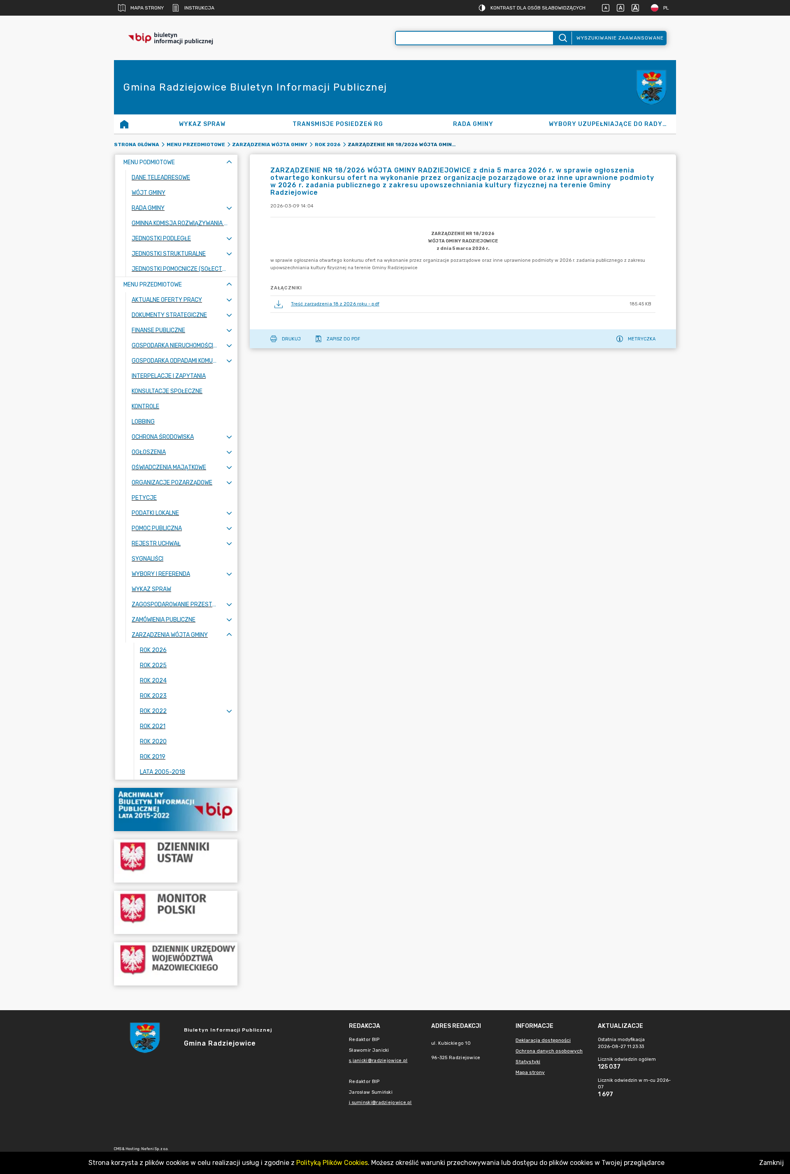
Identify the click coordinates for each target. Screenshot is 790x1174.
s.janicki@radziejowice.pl (378, 1060)
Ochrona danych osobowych (549, 1051)
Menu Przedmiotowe (196, 144)
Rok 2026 (328, 144)
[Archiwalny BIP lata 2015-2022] (175, 809)
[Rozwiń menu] (229, 208)
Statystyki (528, 1062)
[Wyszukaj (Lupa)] (562, 38)
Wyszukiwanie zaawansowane (620, 38)
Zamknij (771, 1163)
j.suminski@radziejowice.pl (380, 1102)
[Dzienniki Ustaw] (175, 861)
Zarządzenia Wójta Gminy (269, 144)
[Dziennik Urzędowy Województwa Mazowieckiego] (175, 963)
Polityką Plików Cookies (332, 1163)
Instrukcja (199, 8)
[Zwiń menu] (229, 162)
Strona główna (136, 144)
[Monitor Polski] (175, 912)
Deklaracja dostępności (543, 1040)
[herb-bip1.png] (651, 87)
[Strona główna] (124, 123)
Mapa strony (147, 8)
